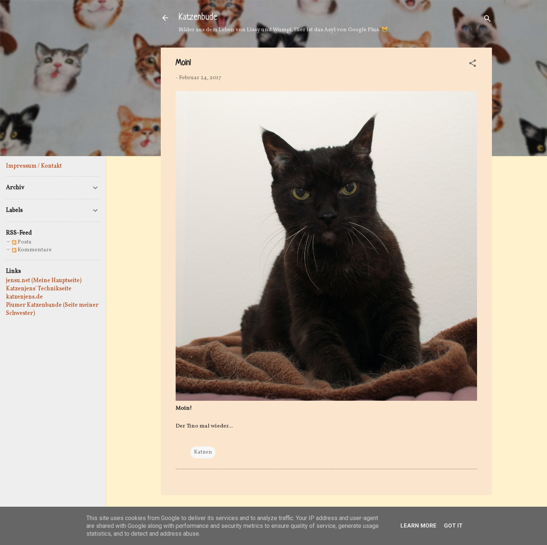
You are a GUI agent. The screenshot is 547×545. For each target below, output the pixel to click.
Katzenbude (198, 17)
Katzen (203, 452)
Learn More (418, 525)
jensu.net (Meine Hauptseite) (43, 281)
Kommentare (34, 250)
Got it (453, 525)
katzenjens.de (24, 297)
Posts (23, 242)
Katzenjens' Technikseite (38, 289)
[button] (472, 65)
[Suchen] (487, 20)
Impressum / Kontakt (34, 166)
